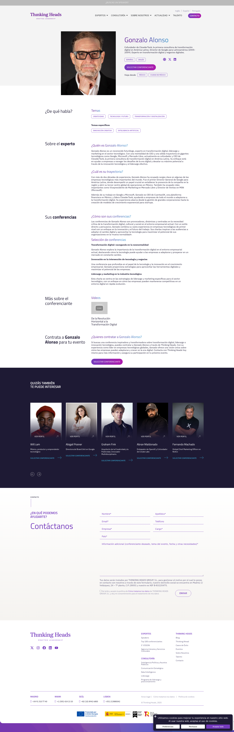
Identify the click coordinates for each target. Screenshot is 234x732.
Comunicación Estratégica (152, 668)
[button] (32, 474)
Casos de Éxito (182, 645)
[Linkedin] (50, 648)
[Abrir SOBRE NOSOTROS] (151, 15)
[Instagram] (38, 648)
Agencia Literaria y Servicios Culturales (153, 650)
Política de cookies (186, 697)
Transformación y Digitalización (150, 116)
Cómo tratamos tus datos (139, 591)
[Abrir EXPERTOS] (107, 15)
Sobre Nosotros (182, 653)
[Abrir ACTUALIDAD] (169, 15)
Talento (179, 656)
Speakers (145, 637)
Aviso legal (146, 697)
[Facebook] (44, 648)
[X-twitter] (32, 648)
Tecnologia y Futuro (119, 116)
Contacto (179, 660)
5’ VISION (145, 645)
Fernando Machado (184, 444)
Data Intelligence (148, 672)
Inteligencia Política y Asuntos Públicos (154, 663)
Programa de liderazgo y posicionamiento (151, 680)
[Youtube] (56, 648)
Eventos (179, 649)
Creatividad (98, 116)
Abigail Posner (74, 444)
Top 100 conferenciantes (151, 641)
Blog (178, 637)
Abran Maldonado (147, 444)
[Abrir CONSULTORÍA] (127, 15)
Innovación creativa (102, 130)
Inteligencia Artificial (128, 130)
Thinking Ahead (182, 641)
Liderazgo (145, 676)
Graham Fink (108, 444)
